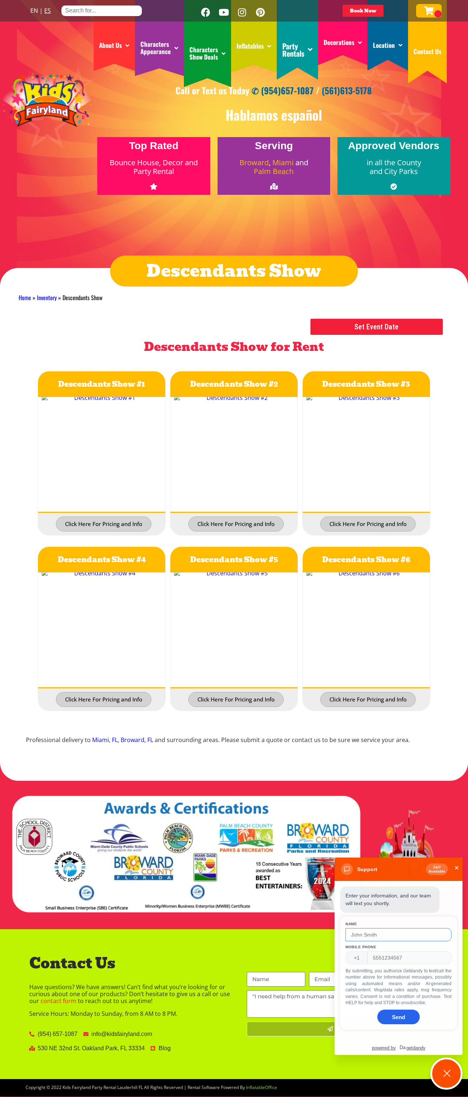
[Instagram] (242, 12)
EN (34, 11)
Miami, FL (105, 740)
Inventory (47, 297)
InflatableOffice (261, 1087)
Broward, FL (137, 740)
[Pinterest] (260, 12)
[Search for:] (101, 10)
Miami (283, 162)
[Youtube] (224, 12)
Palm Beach (274, 171)
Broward (254, 162)
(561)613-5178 (347, 90)
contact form (58, 1001)
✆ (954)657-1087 (283, 90)
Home (25, 297)
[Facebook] (205, 12)
